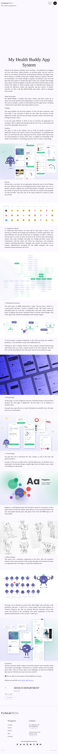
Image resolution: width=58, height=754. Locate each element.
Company (10, 725)
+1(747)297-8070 (33, 728)
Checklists (10, 736)
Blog (9, 733)
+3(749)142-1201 (33, 735)
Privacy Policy (53, 750)
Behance (31, 680)
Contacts (10, 727)
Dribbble (22, 680)
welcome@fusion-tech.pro (29, 741)
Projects (9, 730)
